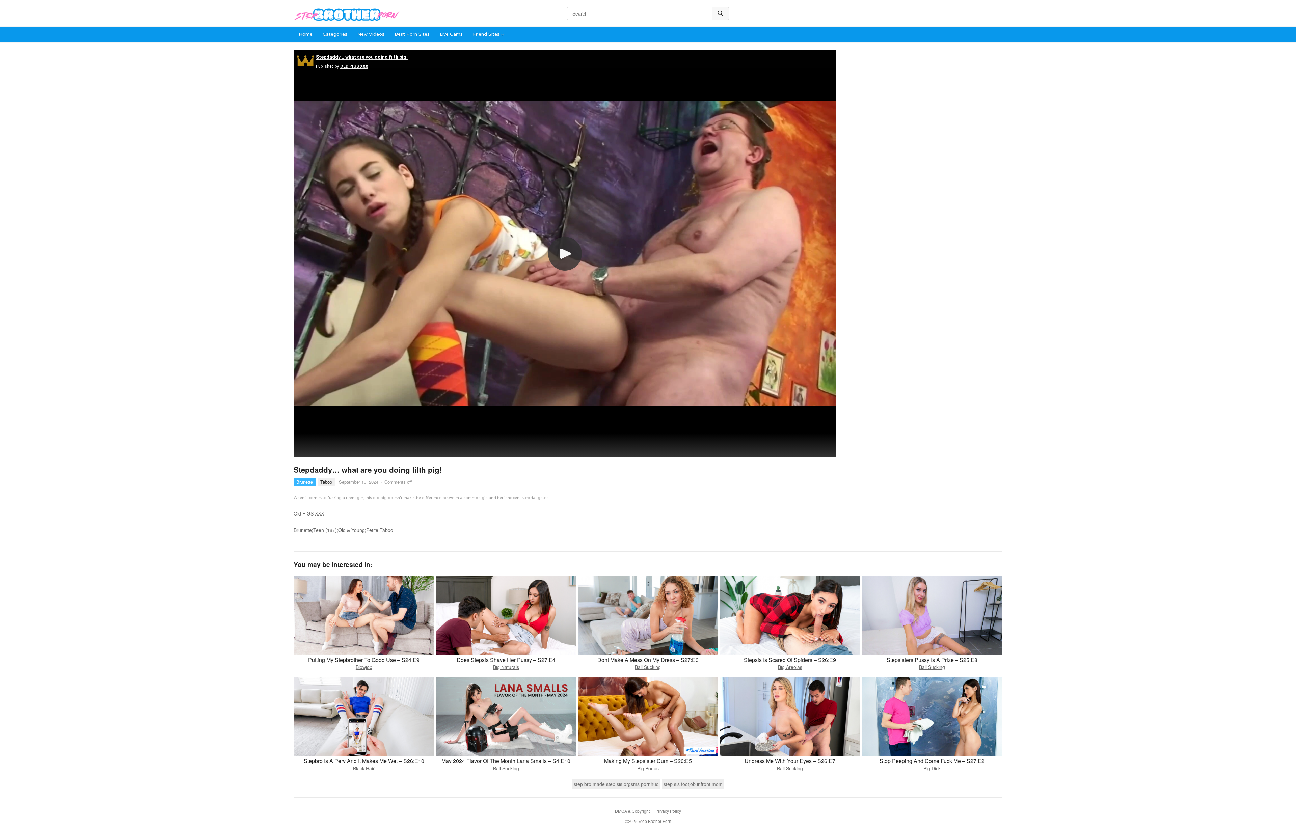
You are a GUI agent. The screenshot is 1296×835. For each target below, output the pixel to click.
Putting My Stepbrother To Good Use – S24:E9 (364, 660)
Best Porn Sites (412, 34)
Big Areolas (790, 667)
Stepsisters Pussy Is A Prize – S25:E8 (932, 660)
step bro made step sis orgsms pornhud (616, 784)
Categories (335, 34)
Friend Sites (486, 34)
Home (306, 34)
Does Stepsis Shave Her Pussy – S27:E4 (506, 660)
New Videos (370, 34)
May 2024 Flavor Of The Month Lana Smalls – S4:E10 (505, 761)
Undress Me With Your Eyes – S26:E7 (790, 761)
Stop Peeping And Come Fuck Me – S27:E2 (932, 761)
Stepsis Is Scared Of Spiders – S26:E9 (790, 660)
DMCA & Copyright (632, 811)
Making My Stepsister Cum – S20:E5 (648, 761)
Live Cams (451, 34)
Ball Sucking (648, 667)
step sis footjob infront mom (693, 784)
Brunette (304, 482)
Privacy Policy (668, 811)
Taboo (326, 482)
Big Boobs (648, 768)
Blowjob (364, 667)
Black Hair (364, 768)
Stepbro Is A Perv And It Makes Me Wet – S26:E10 (364, 761)
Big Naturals (506, 667)
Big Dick (932, 768)
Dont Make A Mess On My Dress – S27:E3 (648, 660)
